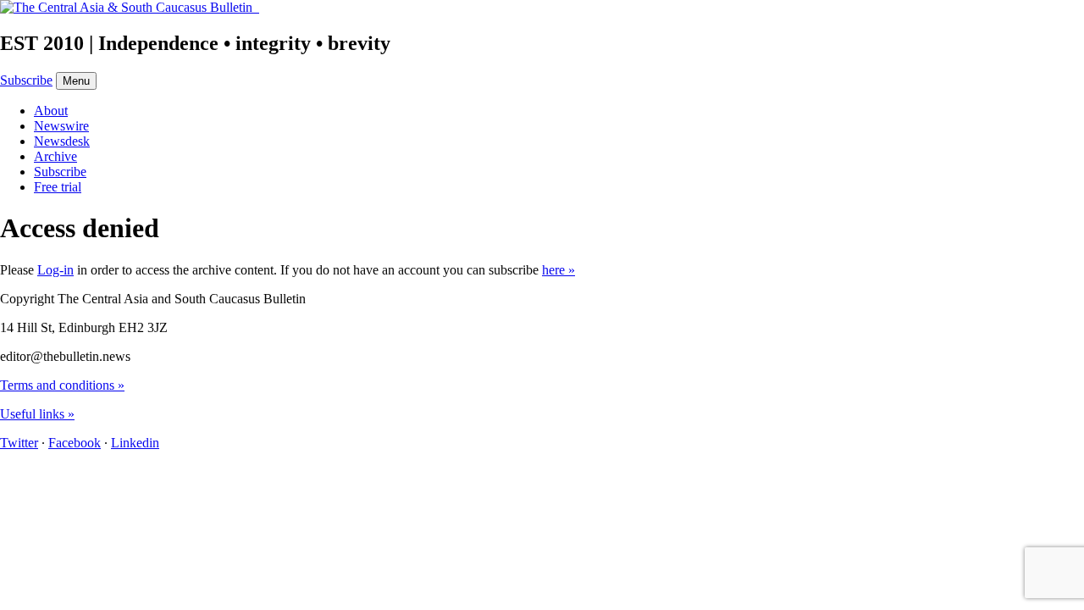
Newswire (61, 126)
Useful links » (37, 414)
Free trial (57, 187)
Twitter (19, 442)
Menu (76, 81)
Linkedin (135, 442)
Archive (55, 156)
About (51, 110)
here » (558, 270)
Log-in (55, 270)
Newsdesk (62, 141)
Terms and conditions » (62, 385)
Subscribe (26, 80)
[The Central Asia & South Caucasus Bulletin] (129, 7)
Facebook (74, 442)
